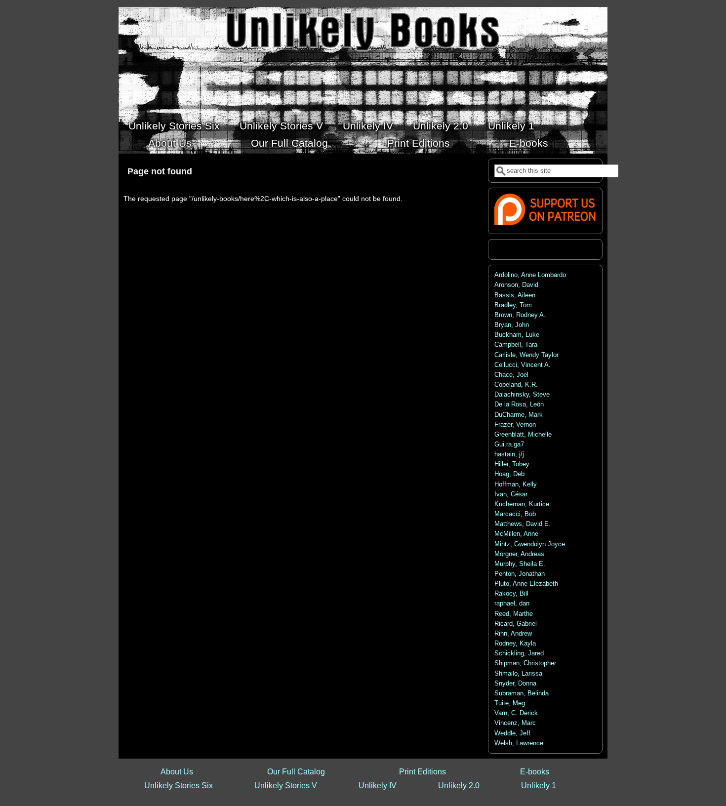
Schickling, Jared (519, 653)
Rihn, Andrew (513, 633)
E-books (528, 143)
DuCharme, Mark (518, 414)
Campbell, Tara (515, 344)
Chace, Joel (511, 374)
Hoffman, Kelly (515, 484)
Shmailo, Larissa (518, 673)
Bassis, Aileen (514, 295)
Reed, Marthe (513, 613)
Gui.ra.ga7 (509, 444)
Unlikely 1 (511, 125)
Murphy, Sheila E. (519, 564)
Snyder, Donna (515, 683)
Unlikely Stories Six (174, 125)
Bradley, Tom (513, 305)
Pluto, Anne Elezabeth (526, 583)
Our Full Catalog (289, 143)
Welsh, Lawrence (518, 743)
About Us (170, 143)
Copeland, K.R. (516, 384)
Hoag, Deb (509, 474)
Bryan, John (511, 325)
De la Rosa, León (519, 404)
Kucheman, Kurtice (521, 504)
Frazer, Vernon (515, 424)
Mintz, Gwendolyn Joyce (529, 544)
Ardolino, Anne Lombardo (530, 275)
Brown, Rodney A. (520, 315)
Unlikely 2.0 (440, 125)
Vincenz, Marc (515, 723)
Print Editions (418, 143)
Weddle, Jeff (512, 733)
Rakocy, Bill (511, 593)
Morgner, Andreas (519, 554)
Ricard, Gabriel (515, 623)
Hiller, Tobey (511, 464)
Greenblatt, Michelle (523, 434)
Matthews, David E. (522, 524)
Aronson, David (516, 285)
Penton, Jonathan (519, 573)
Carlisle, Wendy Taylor (526, 355)
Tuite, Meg (509, 703)
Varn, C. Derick (516, 713)
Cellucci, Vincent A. (522, 365)
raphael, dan (511, 603)
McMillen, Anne (516, 533)
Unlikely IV (368, 125)
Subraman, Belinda (521, 693)
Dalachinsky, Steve (522, 394)
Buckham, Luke (516, 334)
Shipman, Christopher (525, 663)
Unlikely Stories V (281, 125)
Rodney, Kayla (515, 643)
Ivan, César (510, 494)
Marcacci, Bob (515, 514)
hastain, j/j (509, 454)
